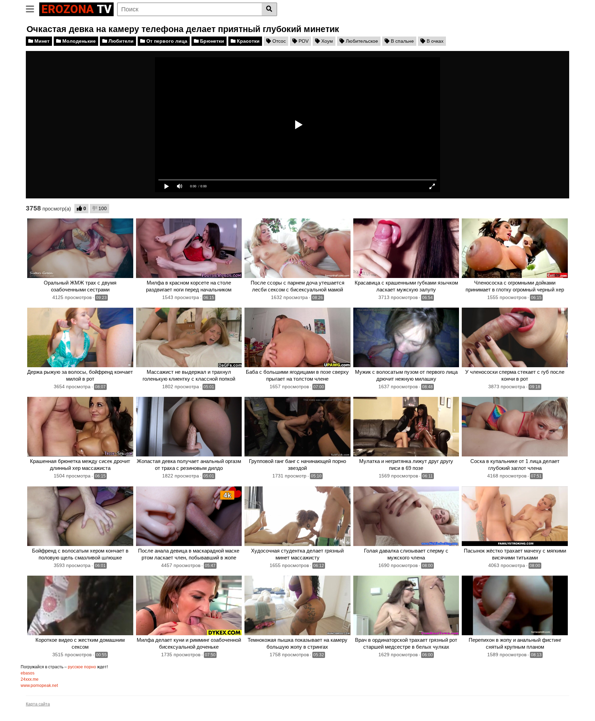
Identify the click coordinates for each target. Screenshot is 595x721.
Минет (41, 41)
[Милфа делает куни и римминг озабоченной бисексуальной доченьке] (189, 605)
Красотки (248, 41)
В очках (434, 41)
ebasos (27, 673)
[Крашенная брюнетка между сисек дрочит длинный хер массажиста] (80, 426)
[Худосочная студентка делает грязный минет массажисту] (297, 516)
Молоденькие (78, 41)
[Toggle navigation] (32, 8)
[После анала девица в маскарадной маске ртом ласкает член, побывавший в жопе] (189, 516)
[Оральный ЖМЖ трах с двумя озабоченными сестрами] (80, 248)
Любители (120, 41)
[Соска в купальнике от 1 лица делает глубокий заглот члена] (515, 426)
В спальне (401, 41)
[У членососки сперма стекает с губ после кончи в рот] (515, 337)
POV (303, 41)
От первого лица (166, 41)
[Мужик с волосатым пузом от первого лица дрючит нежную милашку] (406, 337)
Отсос (278, 41)
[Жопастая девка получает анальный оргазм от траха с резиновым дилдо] (189, 426)
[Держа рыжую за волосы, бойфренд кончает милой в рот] (80, 337)
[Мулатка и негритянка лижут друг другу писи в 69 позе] (406, 426)
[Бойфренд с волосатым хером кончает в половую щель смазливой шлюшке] (80, 516)
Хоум (326, 41)
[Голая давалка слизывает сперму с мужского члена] (406, 516)
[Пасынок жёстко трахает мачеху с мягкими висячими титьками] (515, 516)
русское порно (82, 667)
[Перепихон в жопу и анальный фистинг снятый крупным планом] (515, 605)
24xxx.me (30, 679)
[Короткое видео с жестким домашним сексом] (80, 605)
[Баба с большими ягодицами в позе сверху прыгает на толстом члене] (297, 337)
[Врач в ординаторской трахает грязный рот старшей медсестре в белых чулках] (406, 605)
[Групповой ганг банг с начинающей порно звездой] (297, 426)
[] (269, 9)
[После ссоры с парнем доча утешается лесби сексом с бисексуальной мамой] (297, 248)
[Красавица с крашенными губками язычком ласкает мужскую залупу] (406, 248)
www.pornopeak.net (39, 685)
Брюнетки (211, 41)
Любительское (361, 41)
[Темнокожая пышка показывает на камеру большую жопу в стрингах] (297, 605)
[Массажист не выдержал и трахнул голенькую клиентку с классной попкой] (189, 337)
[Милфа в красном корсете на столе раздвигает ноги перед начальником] (189, 248)
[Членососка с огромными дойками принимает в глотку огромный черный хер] (515, 248)
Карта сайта (38, 704)
